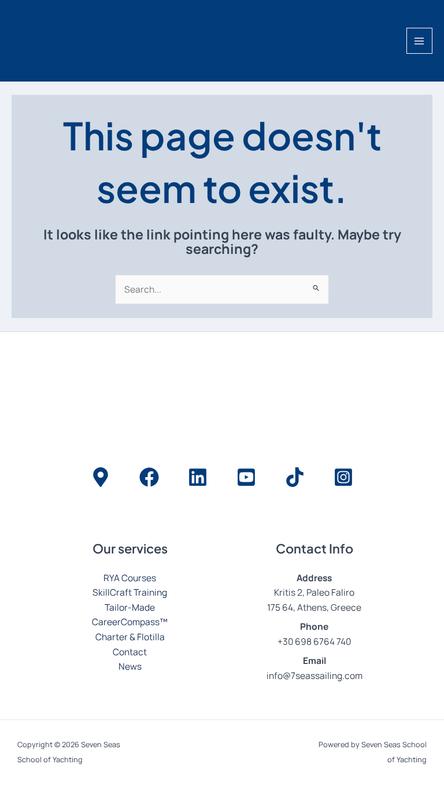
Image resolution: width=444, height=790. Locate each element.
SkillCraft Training (129, 592)
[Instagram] (343, 477)
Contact (130, 651)
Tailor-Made (130, 607)
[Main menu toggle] (419, 41)
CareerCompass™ (130, 621)
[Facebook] (149, 477)
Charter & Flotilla (130, 636)
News (130, 666)
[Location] (100, 477)
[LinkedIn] (198, 477)
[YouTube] (246, 477)
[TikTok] (295, 477)
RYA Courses (129, 577)
